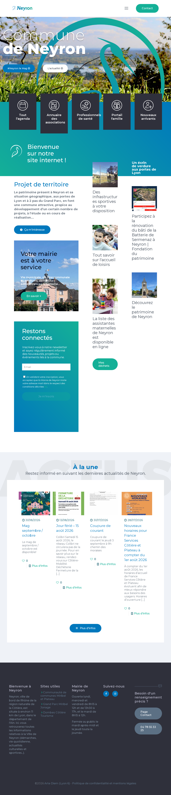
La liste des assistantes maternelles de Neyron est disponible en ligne (104, 332)
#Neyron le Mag (18, 68)
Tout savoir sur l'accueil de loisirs (104, 260)
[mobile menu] (126, 8)
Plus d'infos (40, 565)
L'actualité (54, 68)
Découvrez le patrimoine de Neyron (143, 309)
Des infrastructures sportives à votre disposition (105, 201)
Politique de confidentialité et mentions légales (104, 783)
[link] (105, 174)
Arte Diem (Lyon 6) (57, 783)
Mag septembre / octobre (32, 530)
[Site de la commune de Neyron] (22, 8)
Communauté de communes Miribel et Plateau (53, 696)
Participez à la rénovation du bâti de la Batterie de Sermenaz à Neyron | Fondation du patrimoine (144, 237)
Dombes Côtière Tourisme (53, 714)
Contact (147, 8)
